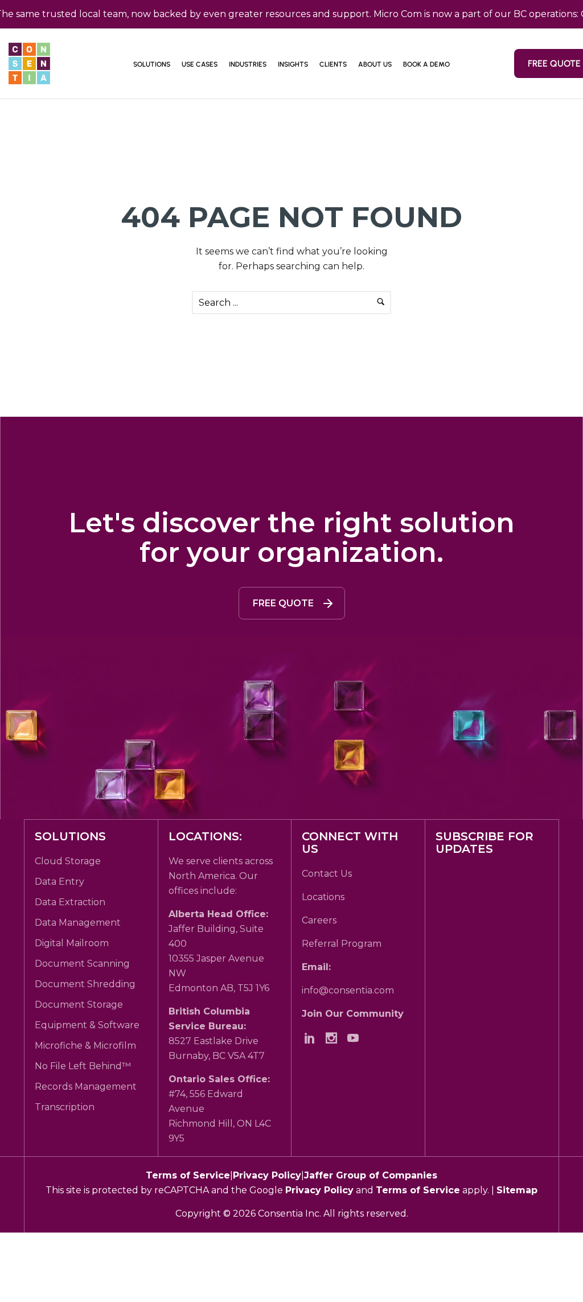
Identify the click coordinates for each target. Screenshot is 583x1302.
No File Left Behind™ (83, 1066)
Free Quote (283, 603)
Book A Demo (426, 64)
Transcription (65, 1107)
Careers (319, 920)
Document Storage (79, 1004)
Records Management (86, 1086)
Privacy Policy (267, 1175)
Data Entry (59, 881)
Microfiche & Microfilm (85, 1045)
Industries (247, 64)
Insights (293, 64)
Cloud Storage (68, 861)
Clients (333, 64)
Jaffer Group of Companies (370, 1175)
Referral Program (341, 943)
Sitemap (516, 1190)
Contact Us (327, 873)
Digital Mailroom (72, 943)
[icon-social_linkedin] (312, 1038)
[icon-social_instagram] (334, 1038)
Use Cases (199, 64)
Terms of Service (188, 1175)
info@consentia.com (348, 990)
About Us (375, 64)
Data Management (78, 922)
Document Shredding (85, 984)
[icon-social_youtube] (356, 1038)
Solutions (151, 64)
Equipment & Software (87, 1025)
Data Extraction (70, 902)
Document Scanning (82, 963)
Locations (323, 897)
